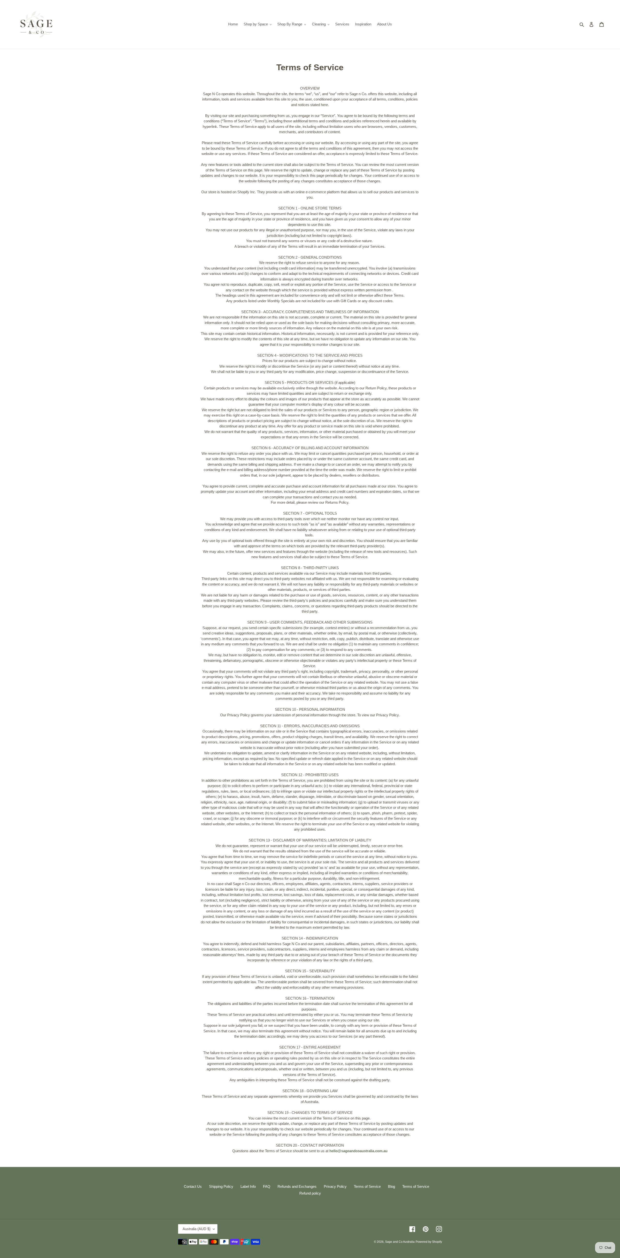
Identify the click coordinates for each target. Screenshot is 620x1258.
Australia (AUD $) (196, 1229)
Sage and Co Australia (400, 1241)
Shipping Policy (221, 1186)
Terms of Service (367, 1186)
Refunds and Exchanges (297, 1186)
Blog (391, 1186)
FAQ (266, 1186)
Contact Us (193, 1186)
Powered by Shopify (429, 1241)
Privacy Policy (335, 1186)
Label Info (248, 1186)
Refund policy (310, 1193)
